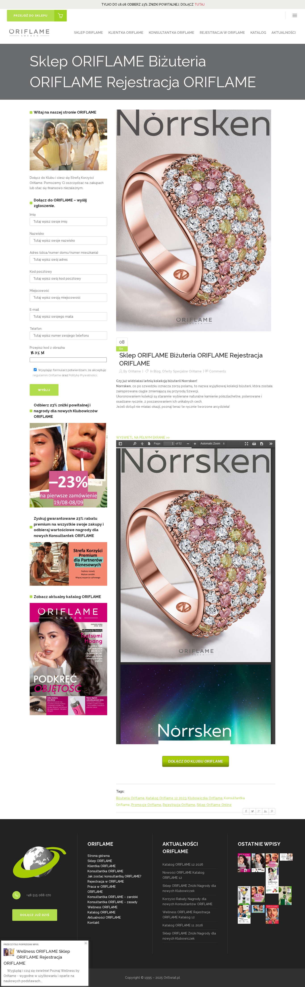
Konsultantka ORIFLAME (105, 871)
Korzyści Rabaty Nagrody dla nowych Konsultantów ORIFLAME (187, 901)
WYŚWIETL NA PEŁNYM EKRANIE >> (143, 437)
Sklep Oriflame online (214, 805)
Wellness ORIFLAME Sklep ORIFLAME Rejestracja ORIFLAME (37, 957)
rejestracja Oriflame (179, 805)
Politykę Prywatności (83, 375)
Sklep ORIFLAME (100, 861)
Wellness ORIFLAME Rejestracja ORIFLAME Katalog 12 (186, 914)
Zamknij (85, 943)
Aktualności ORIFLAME (104, 917)
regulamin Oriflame (47, 375)
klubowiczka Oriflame (205, 798)
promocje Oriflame (146, 805)
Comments (217, 371)
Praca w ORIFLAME (102, 886)
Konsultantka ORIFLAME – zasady (113, 902)
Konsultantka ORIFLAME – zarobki (113, 897)
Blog (157, 371)
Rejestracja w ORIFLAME (106, 881)
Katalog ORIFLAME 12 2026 (183, 864)
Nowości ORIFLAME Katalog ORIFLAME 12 (183, 875)
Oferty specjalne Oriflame (182, 371)
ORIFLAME (95, 892)
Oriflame (134, 371)
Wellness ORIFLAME (102, 907)
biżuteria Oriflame (130, 798)
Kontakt (93, 922)
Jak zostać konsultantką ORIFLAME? (114, 876)
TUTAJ (199, 4)
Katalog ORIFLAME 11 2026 (183, 925)
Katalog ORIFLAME (101, 912)
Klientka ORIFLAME (102, 866)
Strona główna (99, 856)
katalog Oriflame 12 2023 (166, 798)
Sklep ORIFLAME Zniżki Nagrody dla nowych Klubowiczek (189, 888)
